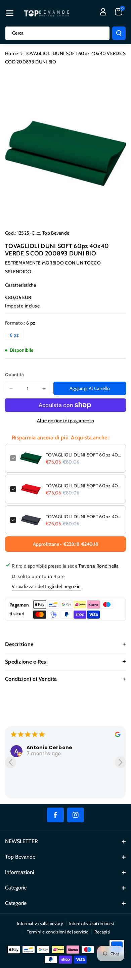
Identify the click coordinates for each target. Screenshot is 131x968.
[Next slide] (120, 762)
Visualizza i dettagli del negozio (46, 586)
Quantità (14, 375)
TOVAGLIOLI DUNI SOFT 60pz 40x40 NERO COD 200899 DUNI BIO (83, 517)
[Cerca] (119, 33)
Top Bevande (55, 233)
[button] (9, 13)
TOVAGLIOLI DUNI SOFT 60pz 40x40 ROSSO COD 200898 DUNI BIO (83, 486)
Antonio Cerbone (50, 747)
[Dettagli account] (103, 11)
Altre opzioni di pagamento (65, 421)
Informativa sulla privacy (40, 923)
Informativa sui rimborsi (91, 923)
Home (11, 53)
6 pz (14, 335)
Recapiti (102, 931)
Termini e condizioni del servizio (58, 931)
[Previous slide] (10, 762)
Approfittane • (65, 544)
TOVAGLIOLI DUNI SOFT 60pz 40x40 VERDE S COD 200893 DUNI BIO (83, 455)
